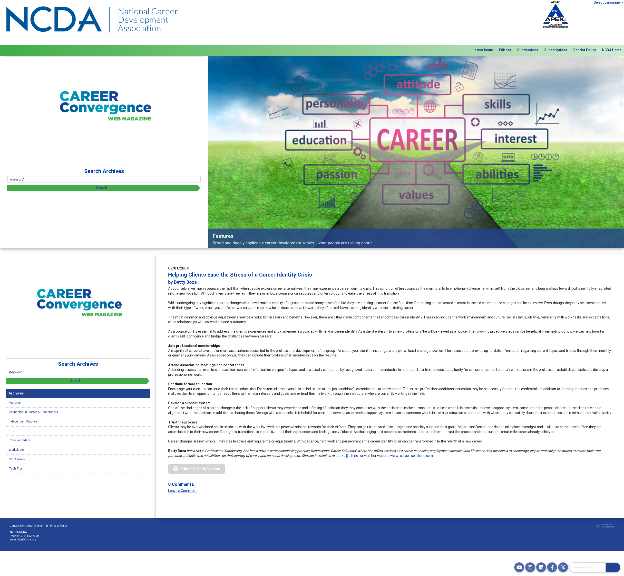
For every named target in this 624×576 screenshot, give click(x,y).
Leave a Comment (182, 491)
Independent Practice (23, 421)
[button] (239, 152)
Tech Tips (16, 468)
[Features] (416, 152)
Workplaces (17, 449)
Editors (505, 50)
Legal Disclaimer (37, 525)
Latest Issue (483, 50)
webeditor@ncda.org (23, 539)
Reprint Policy (584, 50)
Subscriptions (555, 50)
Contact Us (17, 525)
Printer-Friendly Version (200, 469)
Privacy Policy (58, 525)
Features (15, 402)
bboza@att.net (348, 455)
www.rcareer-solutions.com (411, 455)
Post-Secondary (19, 440)
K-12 (11, 431)
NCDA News (17, 459)
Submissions (527, 50)
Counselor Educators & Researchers (33, 412)
